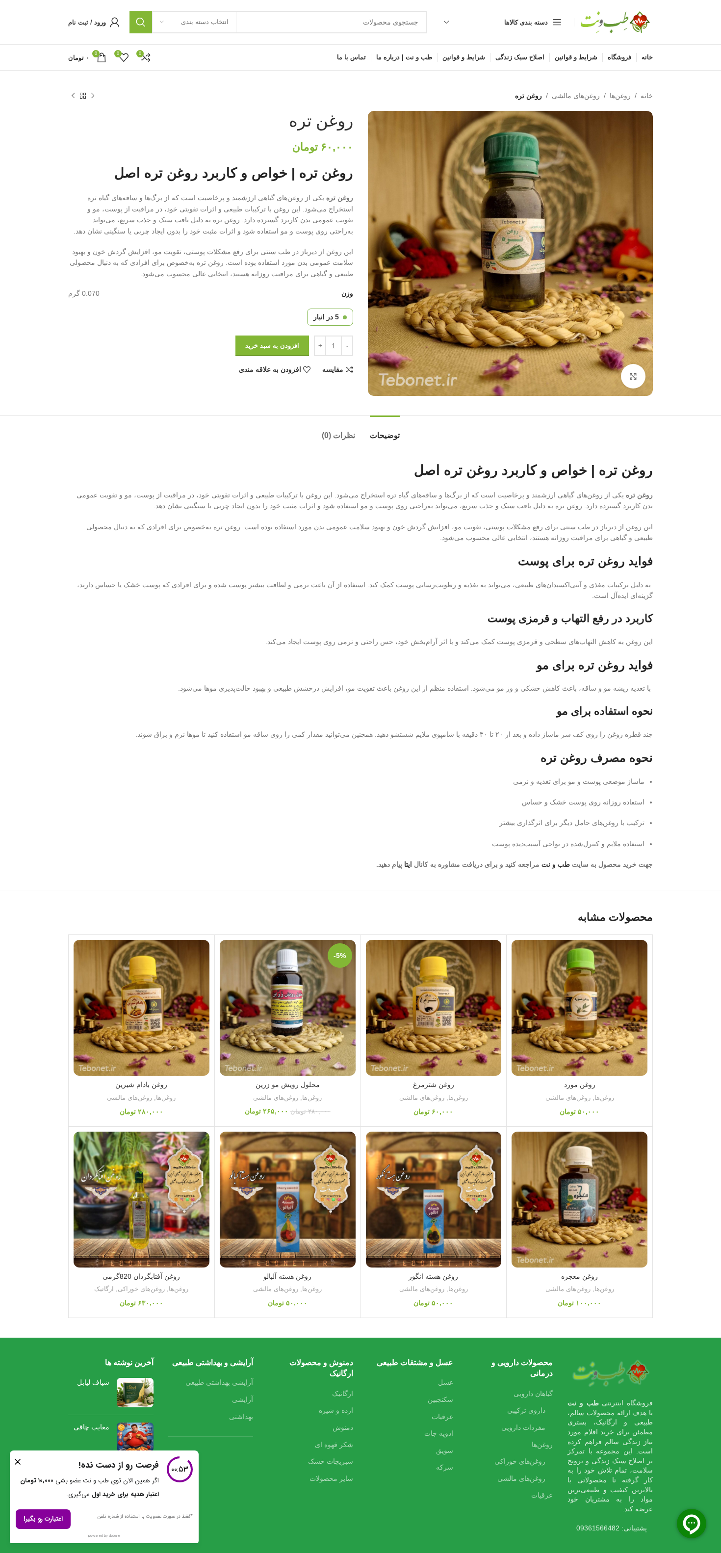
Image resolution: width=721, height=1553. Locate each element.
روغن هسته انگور (433, 1276)
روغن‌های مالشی (576, 96)
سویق (444, 1450)
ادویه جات (438, 1433)
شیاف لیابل (93, 1382)
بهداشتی (241, 1417)
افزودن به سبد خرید (272, 345)
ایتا (409, 864)
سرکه (444, 1467)
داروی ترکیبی (526, 1410)
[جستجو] (140, 22)
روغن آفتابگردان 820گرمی (141, 1276)
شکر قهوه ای (334, 1445)
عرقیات (542, 1495)
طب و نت (555, 864)
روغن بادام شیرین (141, 1084)
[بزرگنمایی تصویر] (633, 376)
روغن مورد (579, 1084)
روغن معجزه (579, 1276)
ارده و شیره (336, 1410)
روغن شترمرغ (433, 1084)
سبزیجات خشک (330, 1461)
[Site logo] (616, 22)
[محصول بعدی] (73, 96)
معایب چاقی (91, 1427)
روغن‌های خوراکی (141, 1289)
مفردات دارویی (523, 1427)
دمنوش (343, 1427)
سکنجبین (440, 1399)
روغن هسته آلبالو (287, 1276)
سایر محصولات (331, 1478)
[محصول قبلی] (93, 96)
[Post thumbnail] (135, 1392)
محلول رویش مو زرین (288, 1084)
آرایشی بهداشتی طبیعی (219, 1382)
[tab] (385, 430)
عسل (445, 1382)
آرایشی (242, 1399)
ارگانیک (104, 1289)
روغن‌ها (620, 96)
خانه (647, 96)
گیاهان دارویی (533, 1394)
